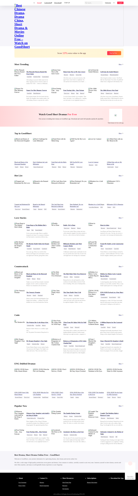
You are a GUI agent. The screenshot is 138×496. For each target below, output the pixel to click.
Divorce (114, 397)
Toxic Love (66, 93)
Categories (47, 3)
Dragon (42, 344)
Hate (77, 93)
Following (108, 3)
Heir (33, 230)
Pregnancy (100, 397)
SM (116, 436)
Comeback (44, 248)
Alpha (117, 418)
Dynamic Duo (41, 418)
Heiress (72, 93)
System (53, 397)
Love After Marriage (94, 207)
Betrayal (82, 93)
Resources (64, 485)
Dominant (40, 295)
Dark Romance (110, 418)
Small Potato (45, 397)
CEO (96, 164)
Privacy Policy (21, 485)
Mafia (59, 166)
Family (16, 166)
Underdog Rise (36, 76)
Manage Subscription (92, 482)
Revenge (66, 74)
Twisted (114, 327)
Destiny (109, 207)
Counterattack (45, 76)
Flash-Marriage (36, 93)
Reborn (70, 295)
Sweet (116, 166)
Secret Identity (61, 209)
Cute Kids (29, 76)
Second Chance (104, 74)
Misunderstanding (114, 74)
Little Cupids (110, 166)
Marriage (72, 74)
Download (57, 3)
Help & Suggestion (44, 485)
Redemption (79, 166)
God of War (78, 74)
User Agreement (22, 482)
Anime (77, 397)
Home (39, 3)
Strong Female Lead (38, 166)
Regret (102, 93)
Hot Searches (65, 489)
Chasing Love (109, 93)
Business (42, 482)
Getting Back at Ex (31, 418)
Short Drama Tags (66, 482)
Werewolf (77, 327)
